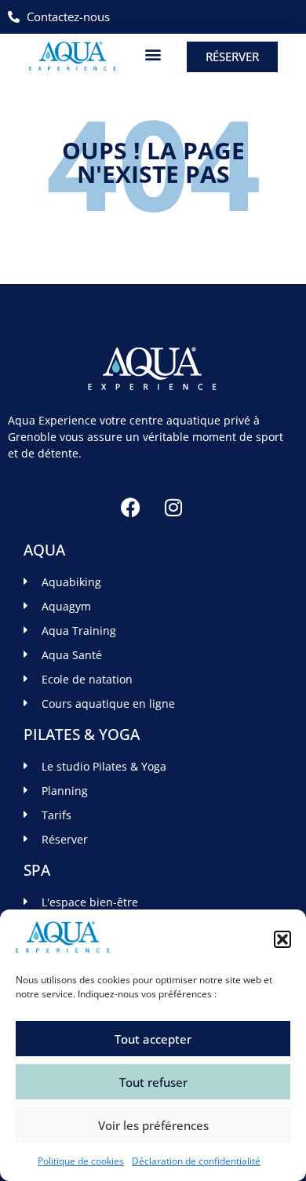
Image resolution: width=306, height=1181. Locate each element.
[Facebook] (130, 507)
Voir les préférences (153, 1125)
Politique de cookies (81, 1161)
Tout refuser (153, 1082)
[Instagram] (173, 507)
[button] (282, 939)
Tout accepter (153, 1039)
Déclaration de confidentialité (196, 1161)
